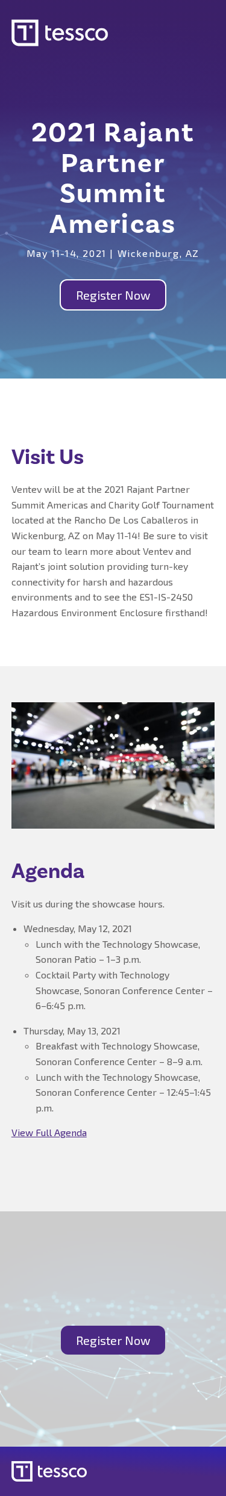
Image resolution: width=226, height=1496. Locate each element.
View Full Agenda (49, 1132)
